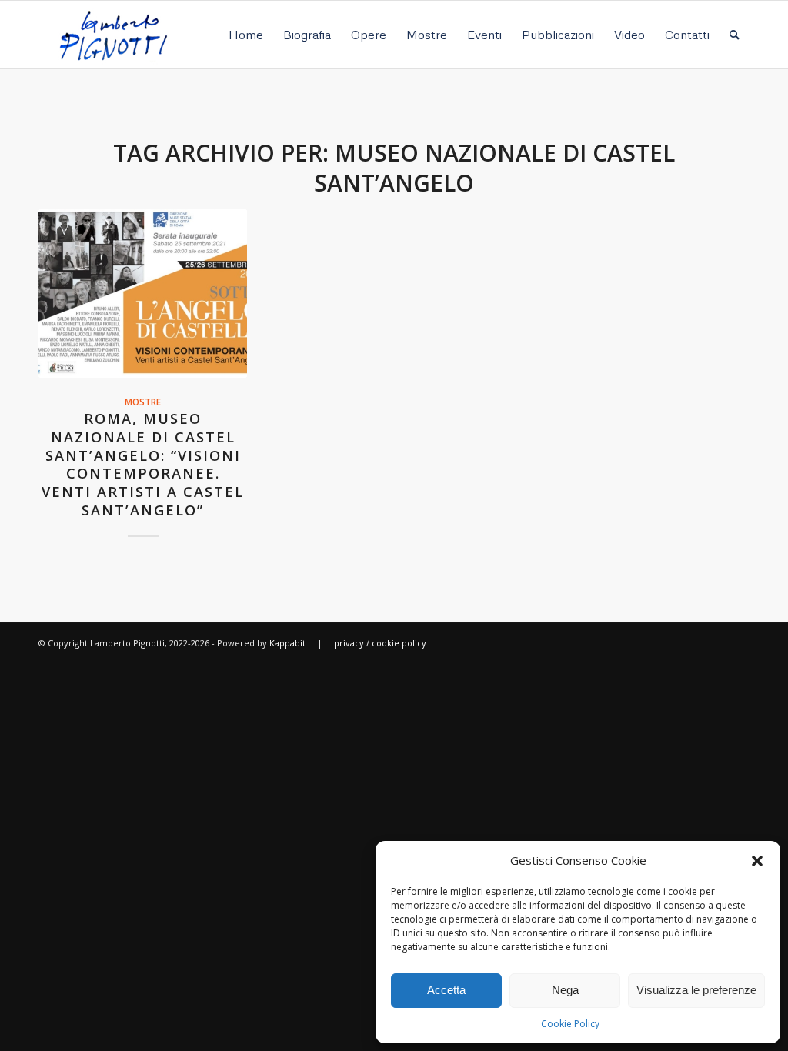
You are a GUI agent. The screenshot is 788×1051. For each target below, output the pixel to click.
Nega (565, 989)
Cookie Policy (570, 1023)
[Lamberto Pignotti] (112, 34)
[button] (757, 861)
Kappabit (287, 643)
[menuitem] (246, 34)
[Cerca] (735, 34)
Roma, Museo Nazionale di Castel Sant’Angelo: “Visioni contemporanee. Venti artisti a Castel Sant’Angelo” (143, 464)
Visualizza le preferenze (696, 989)
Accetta (446, 989)
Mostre (143, 401)
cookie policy (399, 643)
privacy (349, 643)
